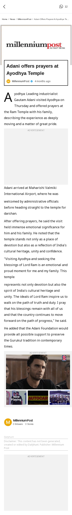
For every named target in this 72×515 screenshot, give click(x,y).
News (12, 19)
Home (4, 19)
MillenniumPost (24, 19)
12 (62, 7)
